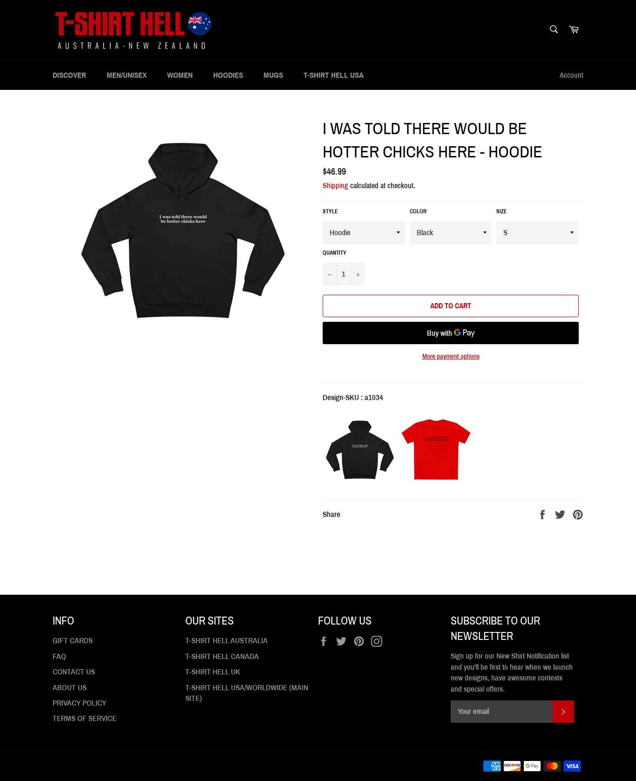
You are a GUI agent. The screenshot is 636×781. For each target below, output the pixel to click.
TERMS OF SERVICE (84, 718)
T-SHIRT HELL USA (334, 75)
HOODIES (228, 75)
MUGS (273, 75)
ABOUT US (70, 687)
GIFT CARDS (73, 640)
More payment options (451, 356)
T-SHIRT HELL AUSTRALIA (226, 640)
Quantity (334, 253)
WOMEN (180, 75)
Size (501, 211)
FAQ (59, 656)
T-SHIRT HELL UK (212, 671)
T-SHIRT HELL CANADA (222, 656)
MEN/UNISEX (127, 75)
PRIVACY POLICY (79, 703)
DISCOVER (69, 75)
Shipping (335, 186)
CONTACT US (74, 671)
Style (330, 211)
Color (418, 211)
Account (571, 75)
